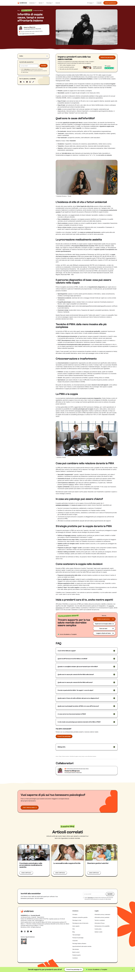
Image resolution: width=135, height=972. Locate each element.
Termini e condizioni (100, 920)
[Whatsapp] (30, 82)
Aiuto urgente (75, 926)
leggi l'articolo (26, 872)
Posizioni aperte (76, 955)
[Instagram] (25, 931)
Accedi (99, 3)
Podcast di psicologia (77, 937)
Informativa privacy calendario (102, 914)
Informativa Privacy (100, 923)
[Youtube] (31, 931)
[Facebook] (20, 82)
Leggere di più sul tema (103, 633)
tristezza (71, 484)
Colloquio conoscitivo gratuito (80, 917)
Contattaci (75, 958)
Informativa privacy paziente (102, 917)
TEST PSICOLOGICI (29, 807)
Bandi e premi (75, 952)
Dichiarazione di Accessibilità (102, 926)
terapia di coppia (77, 505)
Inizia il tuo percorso (107, 57)
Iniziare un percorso (103, 619)
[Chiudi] (132, 969)
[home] (22, 3)
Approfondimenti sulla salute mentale (81, 946)
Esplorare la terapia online (103, 623)
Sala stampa (75, 949)
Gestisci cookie (98, 932)
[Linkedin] (27, 82)
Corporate (75, 940)
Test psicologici (76, 934)
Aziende (58, 3)
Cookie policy (98, 929)
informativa (26, 69)
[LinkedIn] (28, 931)
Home (57, 756)
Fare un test (103, 628)
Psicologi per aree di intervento (80, 923)
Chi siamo (74, 914)
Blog (18, 10)
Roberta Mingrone (29, 27)
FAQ (73, 929)
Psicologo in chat (76, 920)
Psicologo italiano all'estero (79, 943)
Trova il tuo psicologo (73, 969)
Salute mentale (65, 756)
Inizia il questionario (110, 3)
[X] (24, 82)
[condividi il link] (33, 82)
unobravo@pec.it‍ (39, 920)
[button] (33, 3)
